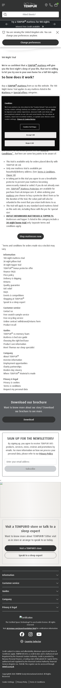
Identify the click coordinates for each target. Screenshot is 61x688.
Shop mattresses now (30, 236)
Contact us (8, 311)
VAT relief (7, 288)
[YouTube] (39, 634)
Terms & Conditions (37, 682)
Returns (6, 281)
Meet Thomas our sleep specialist (18, 347)
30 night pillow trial (12, 261)
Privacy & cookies (11, 382)
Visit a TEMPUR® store (31, 548)
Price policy (8, 275)
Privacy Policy (46, 453)
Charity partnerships (12, 366)
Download (29, 419)
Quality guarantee (11, 285)
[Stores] (46, 5)
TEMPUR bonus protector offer (18, 268)
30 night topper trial (12, 264)
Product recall (9, 324)
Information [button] (8, 575)
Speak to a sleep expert (14, 302)
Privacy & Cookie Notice (26, 119)
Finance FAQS (9, 271)
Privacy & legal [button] (9, 607)
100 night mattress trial (14, 258)
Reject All (30, 143)
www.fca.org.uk (8, 667)
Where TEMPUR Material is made (19, 373)
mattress (10, 195)
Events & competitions (13, 295)
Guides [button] (5, 591)
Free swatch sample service (16, 314)
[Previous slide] (7, 24)
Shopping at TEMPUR (13, 298)
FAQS (5, 292)
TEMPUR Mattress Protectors (25, 188)
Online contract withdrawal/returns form (22, 321)
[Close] (57, 32)
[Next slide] (54, 24)
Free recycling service (13, 318)
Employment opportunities (15, 363)
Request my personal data (15, 389)
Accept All (30, 135)
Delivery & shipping (12, 278)
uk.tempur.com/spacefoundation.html (21, 628)
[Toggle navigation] (3, 5)
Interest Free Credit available (28, 26)
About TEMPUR (11, 356)
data (53, 109)
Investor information (12, 359)
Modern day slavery (12, 370)
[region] (31, 123)
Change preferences (31, 42)
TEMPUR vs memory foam (16, 333)
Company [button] (7, 599)
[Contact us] (51, 5)
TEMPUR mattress (37, 65)
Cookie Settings (8, 682)
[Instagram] (30, 634)
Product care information (14, 344)
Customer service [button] (10, 583)
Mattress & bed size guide (15, 337)
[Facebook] (22, 634)
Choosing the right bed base (16, 340)
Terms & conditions (12, 385)
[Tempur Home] (30, 4)
